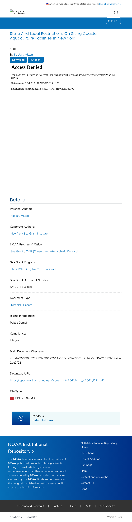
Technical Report (21, 305)
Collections (87, 453)
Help (84, 471)
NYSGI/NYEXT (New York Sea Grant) (34, 269)
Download (18, 60)
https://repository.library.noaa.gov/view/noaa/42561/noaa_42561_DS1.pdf (57, 380)
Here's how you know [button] (109, 4)
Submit (85, 465)
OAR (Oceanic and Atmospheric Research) (52, 251)
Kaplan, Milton (23, 55)
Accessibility (107, 506)
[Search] (117, 12)
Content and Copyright (94, 477)
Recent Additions (91, 459)
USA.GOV (32, 517)
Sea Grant (17, 251)
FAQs (84, 489)
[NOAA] (17, 12)
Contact (57, 506)
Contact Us (87, 483)
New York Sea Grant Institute (29, 233)
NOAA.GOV (16, 517)
